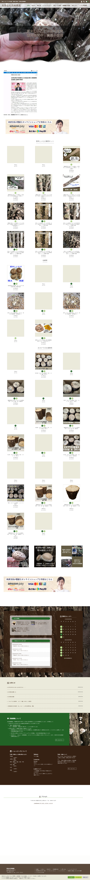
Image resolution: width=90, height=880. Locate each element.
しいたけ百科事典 (84, 5)
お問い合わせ (80, 9)
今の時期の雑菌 (11, 696)
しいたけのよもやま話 (40, 872)
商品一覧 (39, 5)
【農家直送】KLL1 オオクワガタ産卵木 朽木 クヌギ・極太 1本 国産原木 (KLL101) (22, 623)
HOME (28, 5)
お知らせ (33, 5)
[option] (45, 33)
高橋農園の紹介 (56, 869)
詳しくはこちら (59, 739)
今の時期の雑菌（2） (12, 692)
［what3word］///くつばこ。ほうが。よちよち (43, 803)
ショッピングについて (47, 5)
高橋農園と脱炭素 (66, 5)
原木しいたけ (74, 5)
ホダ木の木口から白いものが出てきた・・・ (17, 687)
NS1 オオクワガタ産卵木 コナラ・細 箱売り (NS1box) (42, 623)
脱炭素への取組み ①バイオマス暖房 (75, 870)
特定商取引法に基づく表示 (41, 870)
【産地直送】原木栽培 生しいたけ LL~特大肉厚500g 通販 (21, 706)
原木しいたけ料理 (57, 5)
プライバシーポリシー (52, 870)
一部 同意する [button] (78, 877)
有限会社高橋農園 (11, 5)
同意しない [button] (85, 877)
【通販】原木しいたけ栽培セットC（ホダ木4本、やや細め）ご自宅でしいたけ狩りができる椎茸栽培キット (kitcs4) (22, 629)
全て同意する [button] (71, 877)
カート (86, 9)
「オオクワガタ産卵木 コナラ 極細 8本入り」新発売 (19, 701)
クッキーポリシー (62, 870)
